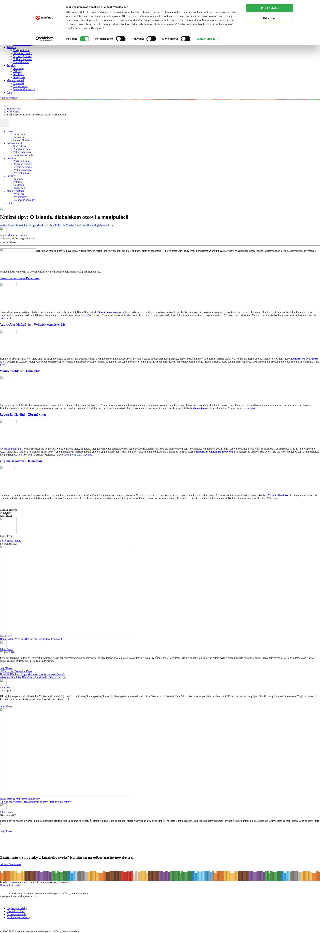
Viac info (5, 318)
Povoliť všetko (269, 8)
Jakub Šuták (6, 649)
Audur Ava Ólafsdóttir (12, 225)
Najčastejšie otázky (17, 908)
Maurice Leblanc (45, 225)
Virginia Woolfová (103, 225)
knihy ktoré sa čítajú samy (14, 798)
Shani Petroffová (84, 225)
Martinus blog (14, 108)
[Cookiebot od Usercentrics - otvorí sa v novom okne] (44, 38)
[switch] (121, 38)
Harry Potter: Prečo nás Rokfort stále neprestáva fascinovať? (32, 639)
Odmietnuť (269, 18)
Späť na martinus (9, 97)
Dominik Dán (7, 674)
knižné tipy (30, 225)
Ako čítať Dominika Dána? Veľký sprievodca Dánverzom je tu (33, 677)
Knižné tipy (13, 111)
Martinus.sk (34, 674)
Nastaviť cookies (15, 911)
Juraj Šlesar (13, 235)
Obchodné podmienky (18, 917)
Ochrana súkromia (16, 914)
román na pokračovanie (52, 674)
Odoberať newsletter (11, 885)
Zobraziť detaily (206, 38)
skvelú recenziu (72, 454)
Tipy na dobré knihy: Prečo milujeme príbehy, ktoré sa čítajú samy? (35, 801)
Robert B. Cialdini (65, 225)
